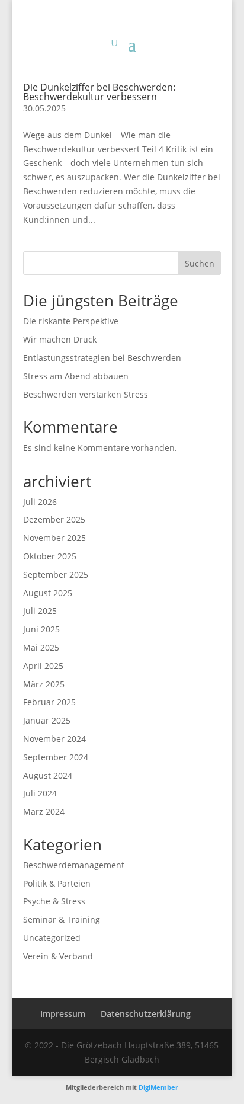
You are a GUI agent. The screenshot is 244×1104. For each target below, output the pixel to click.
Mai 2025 (41, 647)
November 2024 (54, 738)
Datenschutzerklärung (146, 1013)
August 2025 (47, 593)
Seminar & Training (61, 919)
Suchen (199, 263)
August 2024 (47, 775)
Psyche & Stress (54, 901)
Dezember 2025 (54, 519)
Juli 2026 (40, 501)
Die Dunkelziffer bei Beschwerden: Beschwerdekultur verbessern (99, 92)
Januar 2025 (46, 720)
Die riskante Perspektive (70, 321)
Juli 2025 (40, 610)
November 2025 (54, 537)
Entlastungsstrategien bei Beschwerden (102, 357)
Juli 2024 (40, 793)
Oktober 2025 (49, 556)
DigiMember (158, 1087)
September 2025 (55, 574)
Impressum (62, 1013)
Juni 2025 (41, 629)
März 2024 (44, 811)
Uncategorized (52, 937)
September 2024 (55, 757)
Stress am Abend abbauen (76, 376)
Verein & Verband (58, 956)
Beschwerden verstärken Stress (85, 394)
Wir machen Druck (60, 339)
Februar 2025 (49, 702)
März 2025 (44, 684)
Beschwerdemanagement (73, 865)
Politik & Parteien (57, 883)
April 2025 (43, 665)
